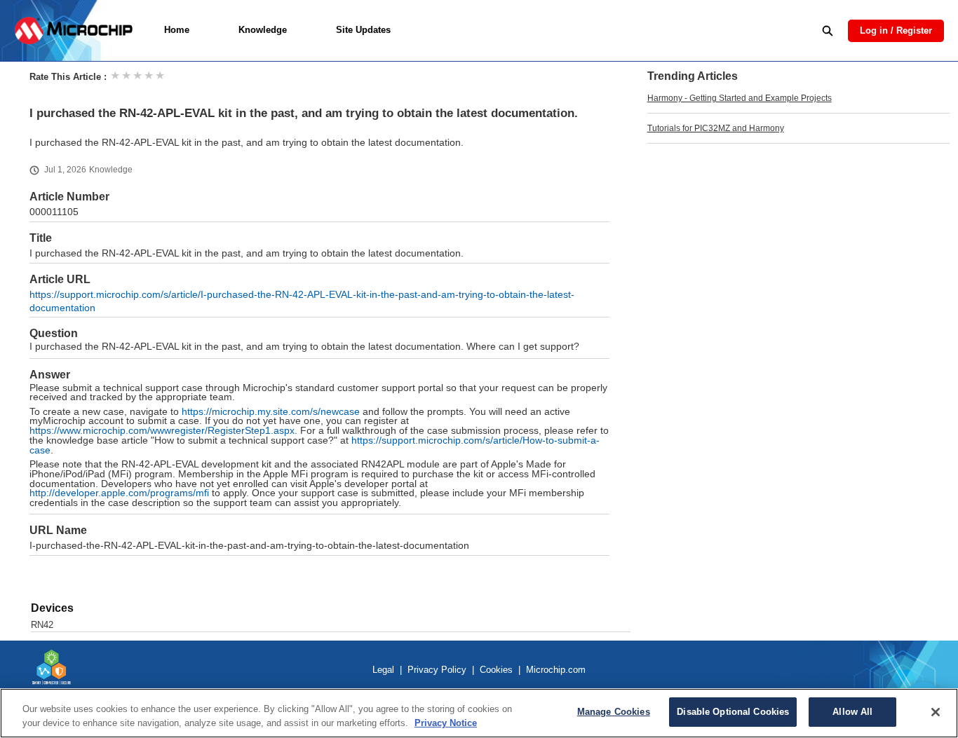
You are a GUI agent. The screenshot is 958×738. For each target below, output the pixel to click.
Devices (52, 608)
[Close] (935, 712)
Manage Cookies (613, 711)
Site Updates (363, 30)
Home (176, 30)
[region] (479, 713)
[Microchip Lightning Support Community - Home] (73, 30)
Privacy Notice (445, 723)
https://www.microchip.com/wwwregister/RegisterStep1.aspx (162, 430)
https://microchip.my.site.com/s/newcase (271, 411)
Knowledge (262, 30)
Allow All (852, 711)
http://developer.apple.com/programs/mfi (119, 493)
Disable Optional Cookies (733, 711)
